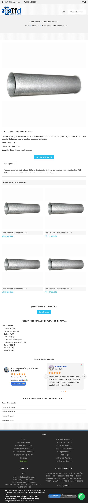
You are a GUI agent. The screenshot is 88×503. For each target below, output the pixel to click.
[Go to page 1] (63, 391)
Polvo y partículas (53, 473)
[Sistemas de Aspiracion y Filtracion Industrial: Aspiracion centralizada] (11, 10)
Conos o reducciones (11, 339)
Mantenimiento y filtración (24, 452)
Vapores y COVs (53, 481)
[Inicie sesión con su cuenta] (85, 2)
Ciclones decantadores (64, 449)
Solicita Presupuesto (64, 439)
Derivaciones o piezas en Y (13, 342)
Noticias (23, 458)
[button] (81, 496)
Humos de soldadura (55, 476)
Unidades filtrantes (8, 420)
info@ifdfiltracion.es (12, 2)
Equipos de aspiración (23, 455)
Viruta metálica (68, 473)
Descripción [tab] (9, 164)
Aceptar (55, 496)
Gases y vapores (53, 478)
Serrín (79, 473)
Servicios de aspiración (24, 449)
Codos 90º (7, 337)
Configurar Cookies (72, 496)
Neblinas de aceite (73, 476)
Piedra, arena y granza (71, 478)
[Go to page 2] (65, 391)
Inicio (27, 26)
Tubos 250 (35, 26)
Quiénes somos (23, 442)
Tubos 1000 (8, 345)
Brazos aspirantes (64, 442)
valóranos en (17, 384)
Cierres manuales (10, 331)
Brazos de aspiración (9, 403)
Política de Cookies (64, 461)
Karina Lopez (61, 366)
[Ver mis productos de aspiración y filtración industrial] (83, 2)
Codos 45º (7, 334)
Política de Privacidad (64, 458)
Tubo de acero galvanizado (21, 150)
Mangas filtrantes (7, 416)
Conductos (5, 325)
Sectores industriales (24, 446)
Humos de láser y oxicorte (72, 481)
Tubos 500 (7, 350)
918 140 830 (31, 2)
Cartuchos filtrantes (8, 407)
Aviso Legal (64, 455)
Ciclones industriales (8, 412)
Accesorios (7, 328)
